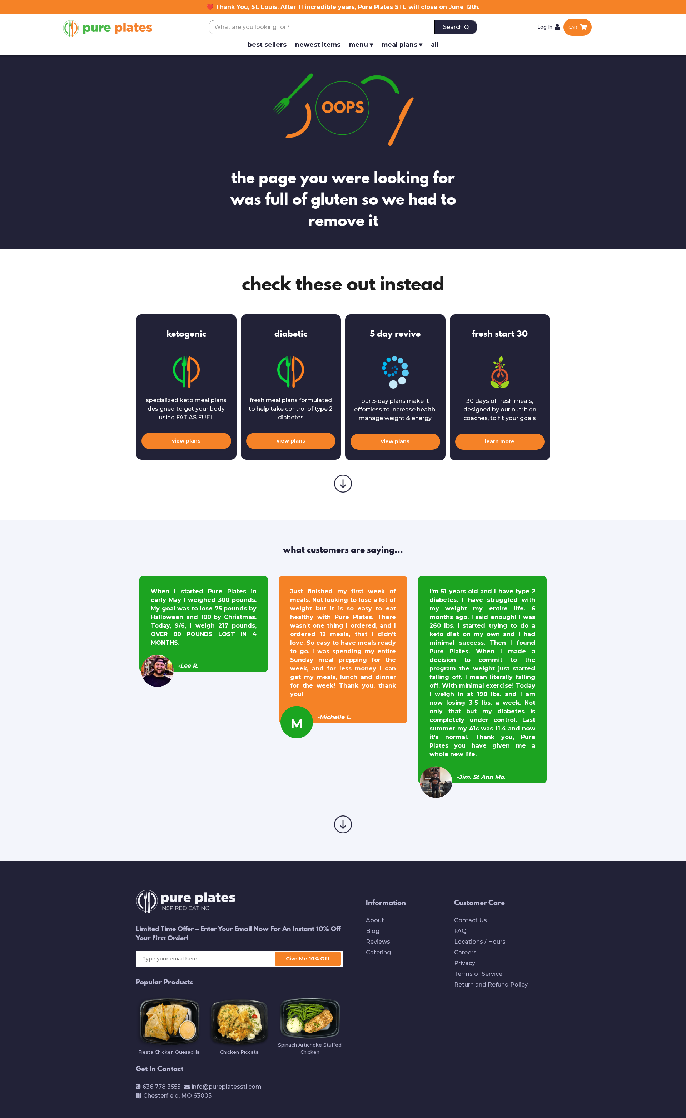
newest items (317, 44)
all (434, 44)
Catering (378, 952)
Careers (465, 952)
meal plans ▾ (402, 44)
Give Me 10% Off (308, 958)
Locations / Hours (480, 941)
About (375, 920)
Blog (372, 931)
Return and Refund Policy (491, 984)
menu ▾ (361, 44)
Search (453, 27)
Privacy (464, 963)
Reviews (378, 941)
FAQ (460, 931)
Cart (574, 27)
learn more (499, 441)
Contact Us (470, 920)
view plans (186, 441)
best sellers (267, 44)
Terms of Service (478, 973)
